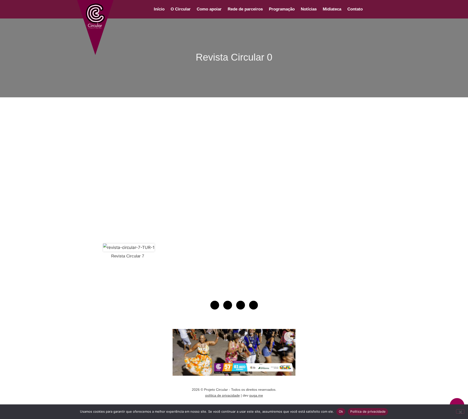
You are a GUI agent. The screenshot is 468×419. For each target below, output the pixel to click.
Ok (341, 411)
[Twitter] (253, 305)
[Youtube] (214, 305)
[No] (460, 411)
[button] (372, 9)
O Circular (181, 9)
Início (159, 9)
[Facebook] (240, 305)
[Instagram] (227, 305)
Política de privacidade (368, 411)
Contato (355, 9)
